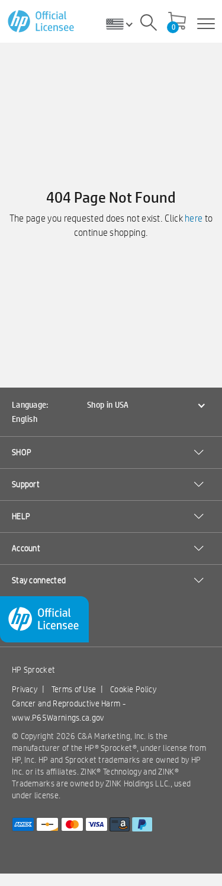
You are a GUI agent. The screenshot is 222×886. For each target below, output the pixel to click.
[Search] (148, 24)
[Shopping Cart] (177, 22)
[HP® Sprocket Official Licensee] (41, 21)
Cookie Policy (133, 689)
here (193, 218)
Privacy (24, 689)
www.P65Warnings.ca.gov (58, 717)
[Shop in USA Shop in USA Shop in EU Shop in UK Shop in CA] (124, 23)
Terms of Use (74, 689)
